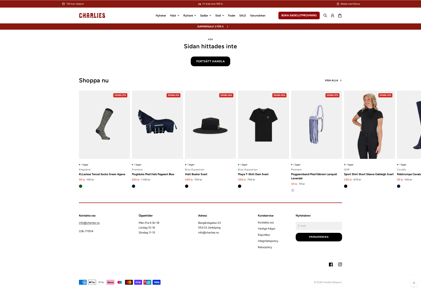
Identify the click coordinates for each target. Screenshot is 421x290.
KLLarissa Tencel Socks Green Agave (102, 174)
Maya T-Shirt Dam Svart (253, 174)
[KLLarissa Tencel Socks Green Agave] (104, 125)
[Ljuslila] (293, 190)
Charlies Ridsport (332, 282)
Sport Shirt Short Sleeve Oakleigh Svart (369, 174)
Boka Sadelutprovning (299, 15)
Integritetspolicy (268, 241)
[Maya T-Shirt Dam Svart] (263, 125)
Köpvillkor (264, 234)
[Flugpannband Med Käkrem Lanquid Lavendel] (316, 125)
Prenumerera (319, 236)
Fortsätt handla (210, 61)
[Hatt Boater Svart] (210, 125)
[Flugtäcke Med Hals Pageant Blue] (157, 125)
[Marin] (133, 186)
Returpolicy (265, 247)
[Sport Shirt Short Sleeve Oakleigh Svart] (369, 125)
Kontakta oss (266, 222)
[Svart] (187, 186)
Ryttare (188, 15)
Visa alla (331, 80)
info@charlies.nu (89, 222)
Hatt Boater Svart (196, 174)
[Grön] (81, 186)
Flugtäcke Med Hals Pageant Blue (153, 174)
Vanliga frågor (266, 228)
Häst (173, 15)
